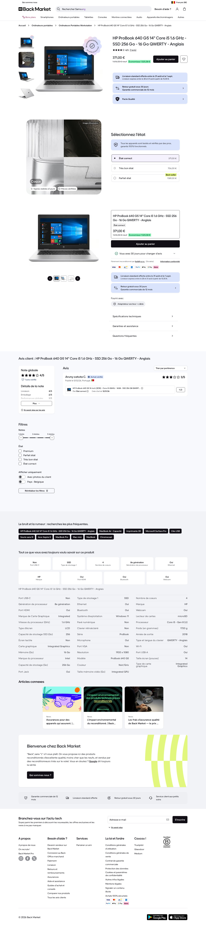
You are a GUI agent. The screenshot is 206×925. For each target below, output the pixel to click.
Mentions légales (113, 883)
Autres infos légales (114, 879)
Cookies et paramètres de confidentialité (116, 874)
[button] (92, 46)
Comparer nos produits (59, 893)
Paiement (52, 860)
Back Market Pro (26, 853)
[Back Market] (35, 9)
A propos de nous (27, 845)
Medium (138, 853)
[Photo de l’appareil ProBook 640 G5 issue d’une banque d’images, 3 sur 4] (26, 93)
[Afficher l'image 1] (57, 278)
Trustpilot (138, 845)
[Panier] (184, 9)
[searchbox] (106, 9)
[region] (103, 708)
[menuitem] (47, 17)
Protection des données (116, 868)
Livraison (52, 865)
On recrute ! (24, 849)
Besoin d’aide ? (163, 9)
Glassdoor (139, 849)
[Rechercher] (58, 9)
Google (93, 761)
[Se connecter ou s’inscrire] (177, 9)
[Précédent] (50, 278)
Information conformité (170, 261)
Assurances (53, 877)
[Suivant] (77, 278)
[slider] (21, 438)
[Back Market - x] (34, 858)
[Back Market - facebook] (27, 858)
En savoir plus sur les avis (34, 410)
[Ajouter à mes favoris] (183, 59)
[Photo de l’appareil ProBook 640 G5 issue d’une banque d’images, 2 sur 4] (26, 76)
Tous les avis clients (57, 897)
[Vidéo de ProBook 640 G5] (26, 60)
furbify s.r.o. (140, 261)
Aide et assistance (56, 881)
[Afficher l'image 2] (64, 278)
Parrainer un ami (84, 845)
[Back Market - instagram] (21, 858)
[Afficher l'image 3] (71, 278)
